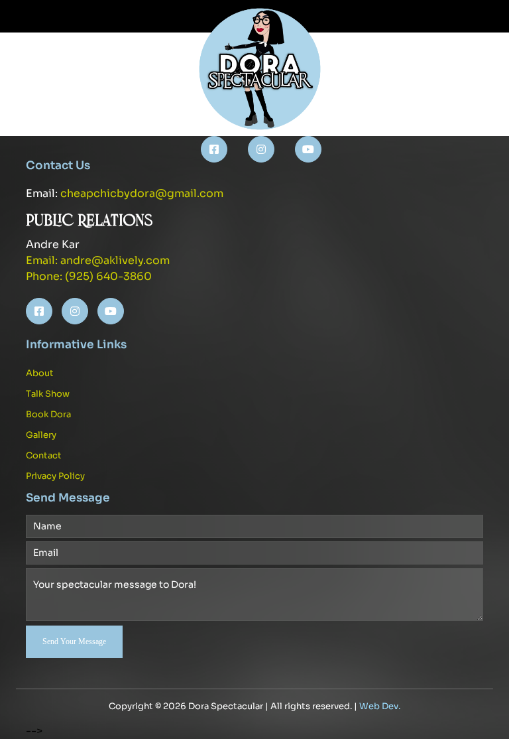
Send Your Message (74, 641)
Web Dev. (379, 706)
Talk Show (48, 393)
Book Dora (48, 414)
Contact (44, 455)
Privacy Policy (55, 476)
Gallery (41, 434)
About (40, 373)
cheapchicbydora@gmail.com (141, 193)
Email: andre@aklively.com (98, 260)
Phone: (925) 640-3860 (89, 276)
